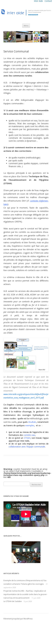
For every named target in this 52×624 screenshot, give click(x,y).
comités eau (29, 435)
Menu (26, 25)
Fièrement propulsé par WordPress (17, 618)
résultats (32, 422)
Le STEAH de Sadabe (12, 601)
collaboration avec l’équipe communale (27, 446)
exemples (29, 425)
